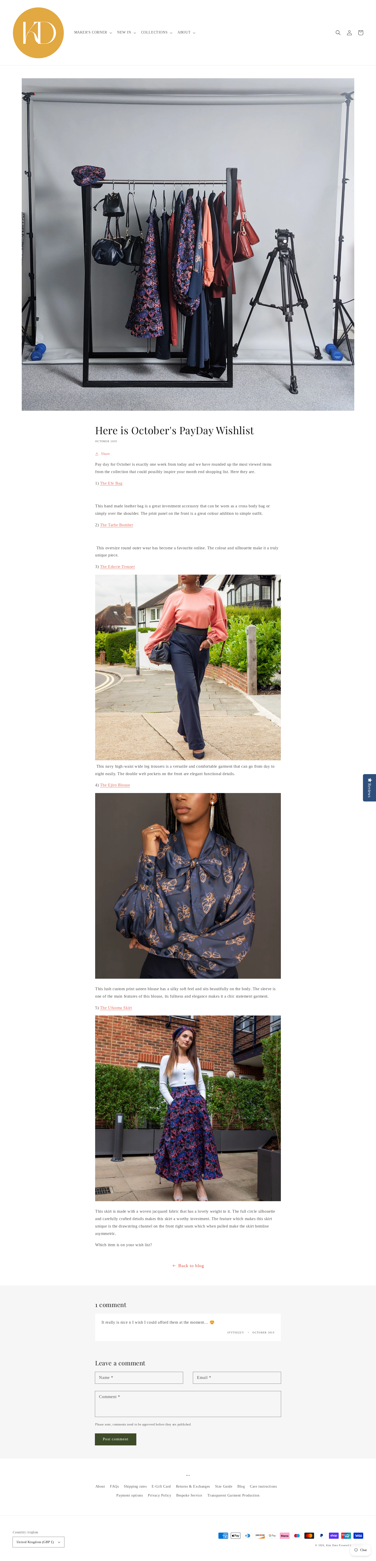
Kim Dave (332, 1545)
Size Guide (224, 1486)
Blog (241, 1486)
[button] (338, 32)
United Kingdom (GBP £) (35, 1542)
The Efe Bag (111, 483)
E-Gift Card (161, 1486)
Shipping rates (135, 1486)
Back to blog (191, 1265)
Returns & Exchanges (193, 1486)
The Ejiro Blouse (115, 785)
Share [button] (105, 454)
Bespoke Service (189, 1495)
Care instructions (263, 1486)
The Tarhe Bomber (116, 525)
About (100, 1486)
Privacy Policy (159, 1495)
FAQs (114, 1486)
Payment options (129, 1495)
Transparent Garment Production (233, 1495)
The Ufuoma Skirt (116, 1008)
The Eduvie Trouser (117, 566)
